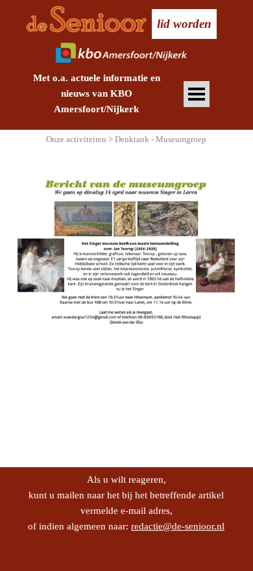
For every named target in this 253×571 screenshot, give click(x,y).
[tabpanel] (96, 93)
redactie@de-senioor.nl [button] (177, 526)
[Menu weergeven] (197, 94)
